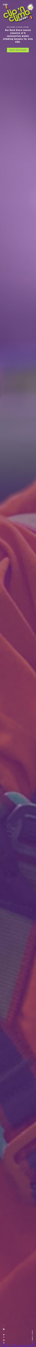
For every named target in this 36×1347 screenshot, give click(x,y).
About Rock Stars (18, 50)
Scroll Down (32, 1336)
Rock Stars (5, 5)
